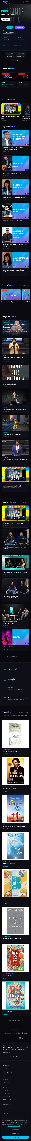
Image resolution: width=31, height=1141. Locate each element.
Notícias (5, 1087)
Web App (16, 60)
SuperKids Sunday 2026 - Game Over (13, 14)
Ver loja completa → (24, 712)
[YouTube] (7, 1072)
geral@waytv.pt (7, 1104)
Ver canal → (26, 285)
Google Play (21, 53)
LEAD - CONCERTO (8, 647)
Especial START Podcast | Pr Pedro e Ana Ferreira (14, 547)
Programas (5, 1113)
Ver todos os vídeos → (10, 656)
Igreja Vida (6, 322)
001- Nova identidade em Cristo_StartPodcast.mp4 (10, 622)
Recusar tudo (15, 1133)
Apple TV (11, 56)
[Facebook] (4, 1072)
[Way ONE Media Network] (15, 1066)
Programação (6, 1082)
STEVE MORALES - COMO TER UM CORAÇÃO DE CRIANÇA (13, 148)
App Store (10, 53)
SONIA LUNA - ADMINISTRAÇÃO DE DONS (13, 270)
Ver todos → (26, 100)
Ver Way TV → (25, 69)
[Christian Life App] (11, 1038)
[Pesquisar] (23, 2)
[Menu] (26, 2)
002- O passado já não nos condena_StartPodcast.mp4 (11, 597)
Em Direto (5, 1079)
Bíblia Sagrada (6, 1096)
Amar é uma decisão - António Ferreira (15, 325)
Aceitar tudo (15, 1137)
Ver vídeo (6, 19)
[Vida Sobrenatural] (7, 1033)
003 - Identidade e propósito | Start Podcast (15, 572)
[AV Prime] (24, 1033)
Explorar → (26, 127)
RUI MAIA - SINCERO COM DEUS (12, 221)
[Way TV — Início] (6, 2)
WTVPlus (5, 1085)
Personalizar (15, 1129)
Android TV (21, 56)
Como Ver (5, 1090)
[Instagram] (11, 1072)
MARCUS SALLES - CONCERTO (12, 173)
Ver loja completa (14, 1020)
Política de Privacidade (14, 1126)
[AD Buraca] (16, 1033)
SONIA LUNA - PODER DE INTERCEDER (14, 197)
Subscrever (15, 1056)
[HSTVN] (20, 1038)
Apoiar (4, 1101)
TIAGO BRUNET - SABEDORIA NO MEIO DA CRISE (14, 245)
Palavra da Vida (7, 1099)
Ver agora (20, 27)
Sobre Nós (5, 1110)
